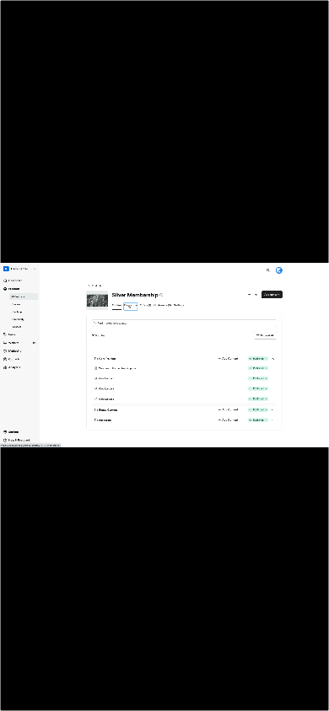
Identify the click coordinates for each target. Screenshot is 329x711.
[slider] (147, 696)
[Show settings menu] (245, 696)
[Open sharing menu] (278, 696)
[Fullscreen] (312, 696)
